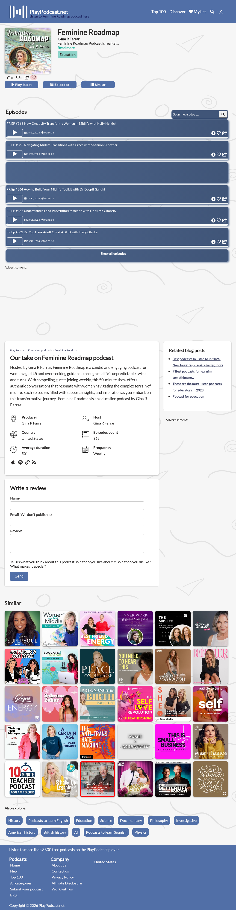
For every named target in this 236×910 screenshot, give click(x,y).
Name (15, 498)
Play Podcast (17, 350)
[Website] (27, 464)
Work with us (62, 889)
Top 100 (158, 11)
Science (106, 820)
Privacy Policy (63, 877)
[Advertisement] (190, 71)
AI (76, 832)
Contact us (60, 871)
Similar (99, 85)
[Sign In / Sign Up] (221, 12)
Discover (177, 11)
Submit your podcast (26, 889)
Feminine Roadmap (66, 350)
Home (15, 865)
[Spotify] (20, 464)
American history (21, 832)
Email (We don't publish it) (31, 514)
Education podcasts (40, 350)
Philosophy (159, 820)
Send (19, 576)
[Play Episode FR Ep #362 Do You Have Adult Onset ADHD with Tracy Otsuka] (15, 241)
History (14, 820)
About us (59, 865)
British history (55, 832)
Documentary (131, 820)
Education (67, 54)
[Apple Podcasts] (13, 464)
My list (199, 11)
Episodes (61, 85)
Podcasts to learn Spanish (106, 832)
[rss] (34, 464)
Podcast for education (188, 396)
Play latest (23, 85)
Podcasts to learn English (48, 820)
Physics (141, 832)
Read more (66, 47)
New (14, 871)
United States (105, 862)
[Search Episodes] (223, 114)
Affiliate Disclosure (67, 883)
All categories (21, 883)
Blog (13, 895)
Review (16, 531)
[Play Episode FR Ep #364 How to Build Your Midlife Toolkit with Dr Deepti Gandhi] (15, 198)
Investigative (186, 820)
